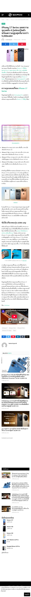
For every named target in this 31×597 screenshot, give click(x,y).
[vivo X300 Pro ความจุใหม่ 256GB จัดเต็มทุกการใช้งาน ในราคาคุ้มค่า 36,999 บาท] (15, 419)
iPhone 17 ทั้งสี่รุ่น (22, 68)
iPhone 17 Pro (21, 328)
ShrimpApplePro (21, 79)
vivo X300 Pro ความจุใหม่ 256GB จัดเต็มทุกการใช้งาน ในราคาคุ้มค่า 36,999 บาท (15, 429)
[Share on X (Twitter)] (14, 44)
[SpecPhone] (15, 14)
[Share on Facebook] (5, 44)
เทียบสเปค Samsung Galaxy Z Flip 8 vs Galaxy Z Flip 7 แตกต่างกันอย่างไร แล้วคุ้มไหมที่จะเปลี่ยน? (20, 475)
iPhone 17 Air (12, 328)
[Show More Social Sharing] (27, 44)
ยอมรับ (27, 594)
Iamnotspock (9, 39)
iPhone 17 (4, 328)
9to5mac (15, 202)
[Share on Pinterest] (22, 44)
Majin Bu (24, 260)
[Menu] (3, 15)
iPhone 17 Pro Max (6, 330)
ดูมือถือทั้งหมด (5, 552)
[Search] (28, 15)
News (3, 23)
